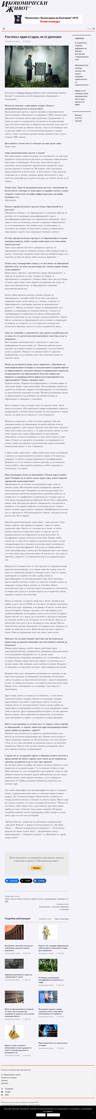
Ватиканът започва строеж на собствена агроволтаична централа (19, 948)
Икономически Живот (12, 41)
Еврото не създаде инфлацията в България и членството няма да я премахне (53, 948)
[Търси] (63, 29)
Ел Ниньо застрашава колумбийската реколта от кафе (51, 980)
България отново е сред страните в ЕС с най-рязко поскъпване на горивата (51, 1011)
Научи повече (53, 1115)
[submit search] (94, 28)
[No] (93, 1112)
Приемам (41, 1115)
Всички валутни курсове (78, 118)
